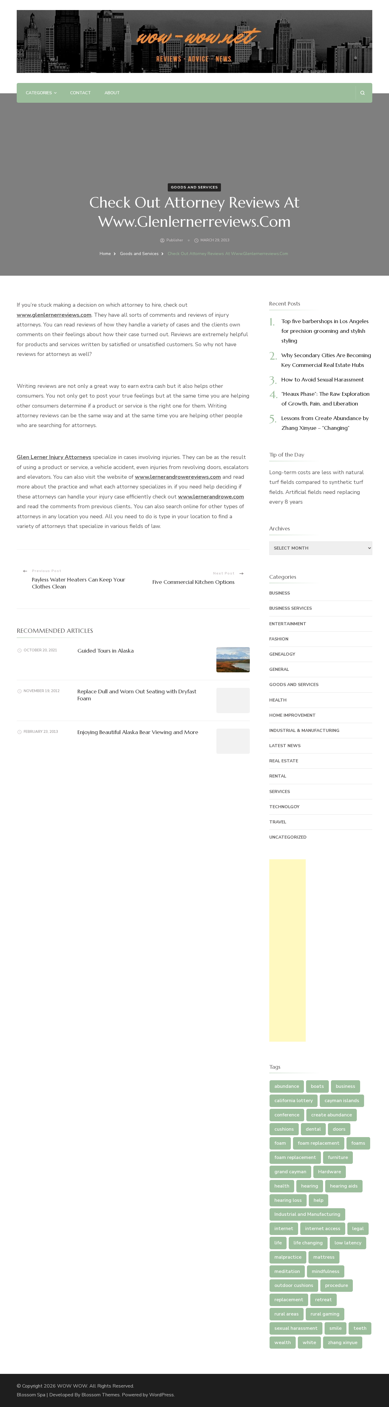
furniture (338, 1157)
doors (339, 1129)
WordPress (161, 1394)
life (278, 1243)
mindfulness (325, 1271)
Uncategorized (288, 837)
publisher (175, 240)
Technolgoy (284, 807)
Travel (277, 822)
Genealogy (282, 654)
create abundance (331, 1115)
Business (279, 593)
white (309, 1342)
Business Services (290, 608)
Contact (80, 93)
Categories (39, 93)
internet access (322, 1228)
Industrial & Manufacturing (304, 730)
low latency (348, 1243)
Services (279, 792)
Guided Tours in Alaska (105, 650)
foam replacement (318, 1143)
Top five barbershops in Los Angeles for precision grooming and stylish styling (325, 331)
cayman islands (342, 1100)
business (345, 1086)
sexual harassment (296, 1328)
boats (317, 1086)
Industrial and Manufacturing (307, 1214)
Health (278, 700)
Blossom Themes (100, 1394)
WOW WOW (72, 1386)
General (279, 669)
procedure (336, 1285)
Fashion (278, 639)
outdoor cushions (293, 1285)
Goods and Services (194, 187)
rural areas (286, 1314)
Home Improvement (292, 715)
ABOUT (112, 93)
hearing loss (288, 1200)
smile (335, 1328)
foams (358, 1143)
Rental (277, 776)
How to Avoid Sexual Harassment (322, 379)
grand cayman (290, 1171)
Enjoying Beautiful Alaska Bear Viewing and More (137, 732)
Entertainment (287, 624)
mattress (324, 1257)
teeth (360, 1328)
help (318, 1200)
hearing (309, 1186)
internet (283, 1228)
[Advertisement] (287, 950)
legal (358, 1228)
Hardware (329, 1171)
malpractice (287, 1257)
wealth (282, 1342)
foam (280, 1143)
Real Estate (283, 761)
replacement (288, 1299)
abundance (286, 1086)
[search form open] (362, 93)
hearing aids (344, 1186)
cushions (284, 1129)
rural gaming (325, 1314)
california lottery (293, 1100)
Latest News (285, 746)
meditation (287, 1271)
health (281, 1186)
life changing (308, 1243)
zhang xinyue (342, 1342)
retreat (323, 1299)
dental (313, 1129)
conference (286, 1115)
